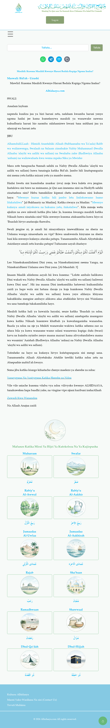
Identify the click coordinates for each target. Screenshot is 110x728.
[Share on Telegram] (51, 59)
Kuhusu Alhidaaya (18, 694)
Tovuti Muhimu (16, 705)
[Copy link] (67, 59)
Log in (55, 20)
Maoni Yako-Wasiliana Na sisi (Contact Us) (32, 699)
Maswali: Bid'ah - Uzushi (23, 78)
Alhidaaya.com (55, 90)
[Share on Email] (59, 59)
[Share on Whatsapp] (43, 59)
